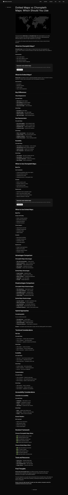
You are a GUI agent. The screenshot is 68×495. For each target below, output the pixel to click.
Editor (41, 1)
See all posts (9, 7)
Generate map (19, 69)
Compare (50, 1)
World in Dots (19, 460)
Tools (59, 1)
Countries (45, 1)
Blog (63, 1)
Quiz (55, 1)
